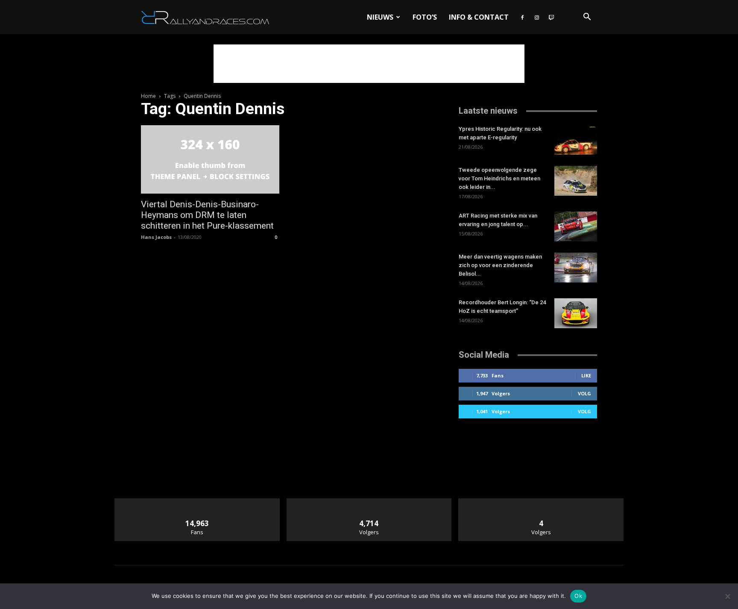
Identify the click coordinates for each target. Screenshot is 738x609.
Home (148, 96)
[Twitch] (551, 17)
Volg (584, 393)
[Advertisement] (369, 63)
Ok (578, 595)
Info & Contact (479, 17)
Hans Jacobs (156, 237)
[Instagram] (536, 17)
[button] (587, 18)
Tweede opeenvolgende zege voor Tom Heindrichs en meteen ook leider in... (499, 178)
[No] (727, 596)
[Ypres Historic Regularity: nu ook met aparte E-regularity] (575, 140)
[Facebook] (522, 17)
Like (586, 375)
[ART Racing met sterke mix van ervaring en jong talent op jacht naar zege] (575, 226)
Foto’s (425, 17)
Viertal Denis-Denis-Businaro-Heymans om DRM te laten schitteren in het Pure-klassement (207, 215)
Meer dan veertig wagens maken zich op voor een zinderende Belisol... (500, 265)
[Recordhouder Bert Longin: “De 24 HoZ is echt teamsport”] (575, 313)
